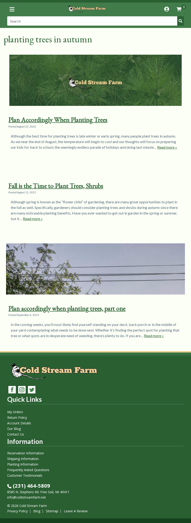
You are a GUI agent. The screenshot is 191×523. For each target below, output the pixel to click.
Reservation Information (25, 453)
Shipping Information (23, 458)
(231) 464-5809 (30, 485)
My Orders (15, 412)
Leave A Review (76, 511)
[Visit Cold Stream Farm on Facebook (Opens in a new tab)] (12, 390)
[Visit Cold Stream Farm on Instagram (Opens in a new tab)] (22, 390)
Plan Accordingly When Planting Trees (57, 119)
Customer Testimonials (24, 475)
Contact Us (15, 434)
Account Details (19, 423)
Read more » (167, 147)
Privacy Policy (17, 511)
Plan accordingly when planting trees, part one (67, 308)
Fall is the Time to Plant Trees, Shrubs (55, 185)
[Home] (86, 13)
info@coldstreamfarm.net (26, 497)
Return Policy (17, 417)
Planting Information (22, 464)
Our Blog (14, 428)
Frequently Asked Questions (28, 470)
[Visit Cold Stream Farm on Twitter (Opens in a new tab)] (31, 390)
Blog (36, 511)
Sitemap (52, 511)
